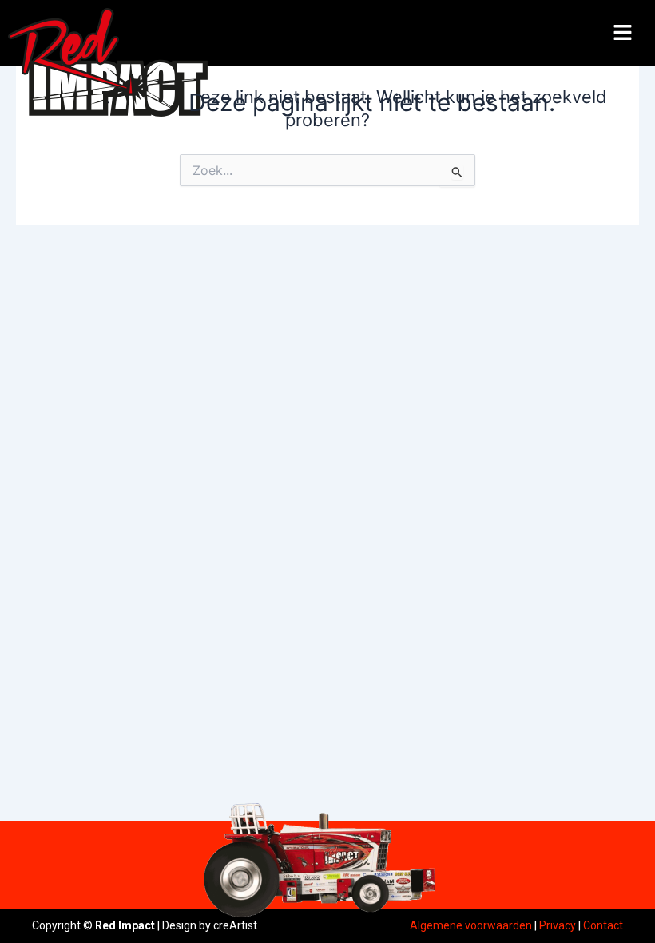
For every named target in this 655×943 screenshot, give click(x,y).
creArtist (235, 925)
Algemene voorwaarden (471, 925)
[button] (623, 33)
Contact (603, 925)
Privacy (557, 925)
